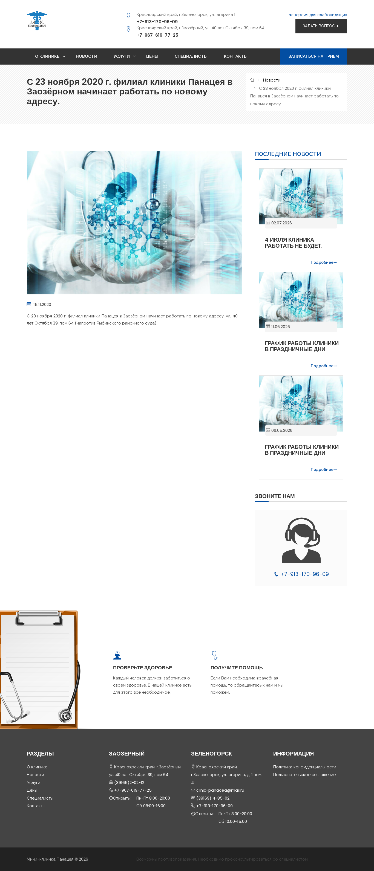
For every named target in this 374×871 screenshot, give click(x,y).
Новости (271, 80)
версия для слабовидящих (320, 15)
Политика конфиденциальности (304, 767)
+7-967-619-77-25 (157, 35)
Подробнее (322, 262)
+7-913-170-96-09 (157, 22)
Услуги (33, 782)
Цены (32, 790)
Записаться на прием (314, 56)
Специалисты (40, 798)
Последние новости (288, 154)
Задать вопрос (319, 26)
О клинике (37, 767)
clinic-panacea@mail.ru (219, 790)
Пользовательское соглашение (304, 774)
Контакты (36, 806)
